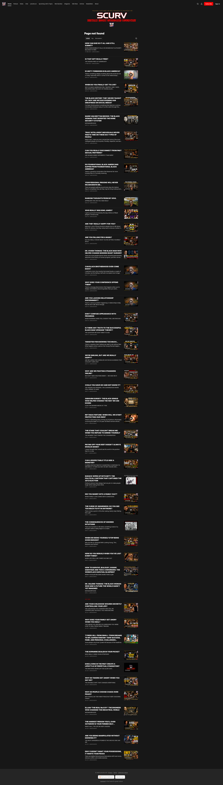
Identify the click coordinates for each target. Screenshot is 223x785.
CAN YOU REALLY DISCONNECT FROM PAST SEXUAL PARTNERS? (103, 151)
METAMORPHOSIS (90, 123)
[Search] (197, 4)
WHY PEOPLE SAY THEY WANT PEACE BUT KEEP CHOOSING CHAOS (102, 697)
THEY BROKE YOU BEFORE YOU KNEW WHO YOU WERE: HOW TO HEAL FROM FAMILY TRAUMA (102, 625)
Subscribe (208, 4)
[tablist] (94, 38)
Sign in (217, 4)
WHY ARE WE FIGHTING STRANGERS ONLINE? (100, 372)
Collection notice (123, 772)
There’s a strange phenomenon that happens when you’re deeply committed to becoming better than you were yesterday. (102, 288)
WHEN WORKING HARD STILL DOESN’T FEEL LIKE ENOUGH (103, 318)
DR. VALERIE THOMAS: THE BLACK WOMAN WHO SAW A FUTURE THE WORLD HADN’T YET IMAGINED (103, 586)
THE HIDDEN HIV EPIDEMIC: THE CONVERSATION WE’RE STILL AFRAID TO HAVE (102, 388)
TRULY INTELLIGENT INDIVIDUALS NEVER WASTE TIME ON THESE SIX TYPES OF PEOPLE (102, 134)
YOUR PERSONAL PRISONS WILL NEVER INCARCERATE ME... (101, 184)
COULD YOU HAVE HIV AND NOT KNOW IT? (102, 385)
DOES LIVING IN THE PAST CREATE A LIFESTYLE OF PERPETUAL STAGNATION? (102, 665)
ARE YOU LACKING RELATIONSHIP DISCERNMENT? (99, 299)
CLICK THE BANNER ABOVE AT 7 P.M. (96, 405)
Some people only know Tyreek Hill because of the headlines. (103, 642)
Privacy (110, 772)
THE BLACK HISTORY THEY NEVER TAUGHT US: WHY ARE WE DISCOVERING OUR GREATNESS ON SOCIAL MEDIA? (103, 100)
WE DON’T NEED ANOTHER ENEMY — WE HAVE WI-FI (101, 376)
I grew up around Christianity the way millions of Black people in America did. (101, 213)
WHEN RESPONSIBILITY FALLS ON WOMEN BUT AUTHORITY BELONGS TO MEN (103, 49)
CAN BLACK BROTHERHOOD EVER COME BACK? (102, 268)
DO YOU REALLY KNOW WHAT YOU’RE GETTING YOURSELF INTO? (102, 240)
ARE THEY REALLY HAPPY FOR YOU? (100, 224)
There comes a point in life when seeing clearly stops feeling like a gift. (103, 512)
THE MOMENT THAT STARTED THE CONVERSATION (100, 435)
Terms (115, 772)
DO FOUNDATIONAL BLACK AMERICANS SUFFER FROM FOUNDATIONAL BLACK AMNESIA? (101, 167)
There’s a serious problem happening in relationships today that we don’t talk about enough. (103, 303)
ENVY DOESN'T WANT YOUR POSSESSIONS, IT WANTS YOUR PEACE (103, 752)
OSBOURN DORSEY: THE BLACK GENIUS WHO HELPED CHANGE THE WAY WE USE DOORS (102, 401)
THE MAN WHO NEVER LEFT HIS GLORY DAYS (98, 668)
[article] (111, 49)
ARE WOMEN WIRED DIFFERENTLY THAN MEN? (99, 155)
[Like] (86, 93)
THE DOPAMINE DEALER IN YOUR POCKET (102, 652)
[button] (9, 4)
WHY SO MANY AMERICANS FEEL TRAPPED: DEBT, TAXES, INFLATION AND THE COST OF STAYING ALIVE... (102, 88)
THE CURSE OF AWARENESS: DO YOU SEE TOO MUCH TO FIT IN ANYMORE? (102, 507)
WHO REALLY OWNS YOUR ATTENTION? (97, 654)
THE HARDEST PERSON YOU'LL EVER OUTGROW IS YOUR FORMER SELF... (100, 723)
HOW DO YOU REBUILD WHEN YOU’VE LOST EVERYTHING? (103, 555)
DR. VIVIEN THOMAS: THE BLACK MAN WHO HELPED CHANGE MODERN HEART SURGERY (103, 252)
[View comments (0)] (98, 66)
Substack (102, 781)
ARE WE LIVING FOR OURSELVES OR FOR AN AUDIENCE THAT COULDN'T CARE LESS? (103, 361)
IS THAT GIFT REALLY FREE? (96, 59)
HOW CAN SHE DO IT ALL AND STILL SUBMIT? (100, 44)
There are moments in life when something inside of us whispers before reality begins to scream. (101, 527)
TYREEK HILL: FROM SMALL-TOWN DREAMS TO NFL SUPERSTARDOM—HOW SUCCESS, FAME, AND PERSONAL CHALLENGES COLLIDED (103, 637)
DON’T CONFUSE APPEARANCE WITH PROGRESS (100, 315)
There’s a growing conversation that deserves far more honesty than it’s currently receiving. (101, 172)
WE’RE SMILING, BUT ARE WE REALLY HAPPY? (100, 356)
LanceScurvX (95, 51)
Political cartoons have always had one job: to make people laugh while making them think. (102, 484)
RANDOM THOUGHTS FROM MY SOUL (100, 198)
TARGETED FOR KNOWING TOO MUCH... (101, 342)
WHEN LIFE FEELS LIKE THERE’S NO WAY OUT (98, 558)
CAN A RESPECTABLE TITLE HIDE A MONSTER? (99, 461)
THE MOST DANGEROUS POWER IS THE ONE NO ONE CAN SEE (102, 741)
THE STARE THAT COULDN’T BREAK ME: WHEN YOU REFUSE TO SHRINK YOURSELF (102, 432)
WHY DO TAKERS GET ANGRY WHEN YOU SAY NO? (102, 679)
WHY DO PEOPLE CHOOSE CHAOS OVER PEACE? (101, 693)
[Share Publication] (201, 4)
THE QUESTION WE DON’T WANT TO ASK (97, 332)
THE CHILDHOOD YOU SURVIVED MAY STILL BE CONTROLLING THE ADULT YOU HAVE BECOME (99, 609)
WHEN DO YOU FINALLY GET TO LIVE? (100, 85)
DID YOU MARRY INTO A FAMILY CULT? (101, 494)
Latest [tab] (88, 38)
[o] (131, 47)
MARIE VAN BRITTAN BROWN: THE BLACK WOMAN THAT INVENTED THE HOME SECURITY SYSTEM (102, 118)
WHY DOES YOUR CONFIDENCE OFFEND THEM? (101, 283)
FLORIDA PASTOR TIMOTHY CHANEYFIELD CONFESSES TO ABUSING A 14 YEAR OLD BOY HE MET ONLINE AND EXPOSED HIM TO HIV (102, 466)
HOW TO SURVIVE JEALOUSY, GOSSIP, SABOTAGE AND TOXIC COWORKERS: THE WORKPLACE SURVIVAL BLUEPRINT (102, 570)
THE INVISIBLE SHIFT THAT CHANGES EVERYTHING (100, 682)
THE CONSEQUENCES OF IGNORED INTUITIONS (99, 523)
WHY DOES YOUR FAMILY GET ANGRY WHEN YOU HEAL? (101, 621)
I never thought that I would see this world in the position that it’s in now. (102, 450)
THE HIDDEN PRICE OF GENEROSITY (96, 61)
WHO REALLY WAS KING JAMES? (98, 210)
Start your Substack (107, 777)
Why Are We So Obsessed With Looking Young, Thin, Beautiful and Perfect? (101, 543)
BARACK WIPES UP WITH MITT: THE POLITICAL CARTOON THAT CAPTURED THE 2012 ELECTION (103, 478)
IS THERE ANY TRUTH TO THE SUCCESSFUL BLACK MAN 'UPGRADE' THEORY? (103, 329)
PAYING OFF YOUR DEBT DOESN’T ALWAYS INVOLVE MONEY (103, 446)
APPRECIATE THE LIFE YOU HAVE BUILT (97, 201)
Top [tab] (92, 38)
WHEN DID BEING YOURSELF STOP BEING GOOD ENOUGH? (102, 539)
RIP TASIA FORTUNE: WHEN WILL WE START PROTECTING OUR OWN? (103, 416)
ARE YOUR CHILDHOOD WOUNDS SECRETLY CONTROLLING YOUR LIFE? (103, 605)
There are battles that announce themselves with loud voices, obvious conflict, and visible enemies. (103, 757)
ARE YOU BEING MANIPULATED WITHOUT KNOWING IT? (102, 737)
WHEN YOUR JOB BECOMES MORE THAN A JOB (99, 574)
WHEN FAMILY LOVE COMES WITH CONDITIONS (99, 496)
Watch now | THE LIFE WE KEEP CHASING (97, 726)
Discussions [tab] (98, 38)
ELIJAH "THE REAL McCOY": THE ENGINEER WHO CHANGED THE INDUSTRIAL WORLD (103, 709)
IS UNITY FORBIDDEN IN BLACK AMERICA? (102, 71)
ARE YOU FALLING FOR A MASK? (98, 237)
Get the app (120, 777)
